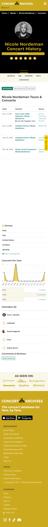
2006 (4, 295)
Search (6, 8)
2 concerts (41, 295)
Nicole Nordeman (27, 13)
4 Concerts (23, 53)
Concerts (42, 13)
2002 (4, 299)
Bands (13, 13)
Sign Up (7, 461)
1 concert (42, 290)
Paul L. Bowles (13, 315)
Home (4, 13)
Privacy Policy (9, 475)
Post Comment (8, 358)
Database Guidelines (13, 438)
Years (38, 76)
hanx (9, 340)
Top (19, 76)
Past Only (30, 88)
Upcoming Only (19, 88)
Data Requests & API (13, 449)
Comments (24, 80)
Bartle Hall (43, 126)
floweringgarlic (13, 331)
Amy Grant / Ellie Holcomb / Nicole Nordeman (22, 116)
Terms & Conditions (12, 471)
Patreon (7, 497)
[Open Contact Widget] (3, 513)
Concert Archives (34, 482)
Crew (5, 493)
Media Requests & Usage (15, 446)
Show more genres (12, 254)
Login (6, 457)
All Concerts (7, 88)
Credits (6, 505)
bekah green (12, 348)
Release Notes (10, 509)
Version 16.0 (8, 513)
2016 (4, 290)
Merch (6, 501)
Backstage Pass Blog (13, 453)
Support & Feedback (13, 442)
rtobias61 (11, 323)
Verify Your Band (11, 434)
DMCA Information (12, 478)
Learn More (8, 430)
